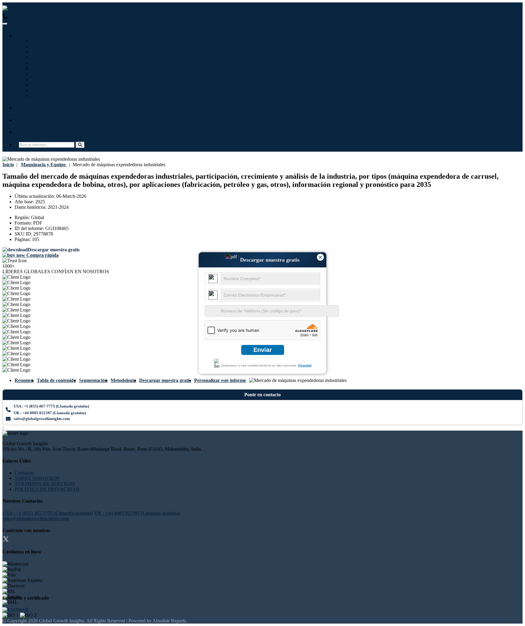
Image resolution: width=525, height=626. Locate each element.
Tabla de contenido (56, 380)
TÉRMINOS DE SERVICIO (45, 483)
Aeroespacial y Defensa (56, 73)
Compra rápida (42, 255)
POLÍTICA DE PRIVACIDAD (47, 489)
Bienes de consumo (51, 95)
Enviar (262, 349)
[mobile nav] (4, 24)
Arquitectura (45, 90)
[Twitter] (5, 539)
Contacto (28, 132)
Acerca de (29, 119)
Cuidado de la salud (52, 46)
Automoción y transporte (58, 57)
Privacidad (304, 365)
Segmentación (93, 380)
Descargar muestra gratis (165, 380)
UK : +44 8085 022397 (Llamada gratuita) (142, 16)
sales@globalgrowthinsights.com (42, 418)
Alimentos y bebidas (52, 62)
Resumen (24, 380)
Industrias (29, 35)
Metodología (123, 380)
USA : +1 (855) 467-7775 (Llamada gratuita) (52, 16)
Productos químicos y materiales (65, 84)
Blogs (24, 107)
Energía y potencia (51, 68)
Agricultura (44, 79)
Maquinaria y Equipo (54, 51)
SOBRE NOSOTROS (37, 478)
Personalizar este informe (220, 380)
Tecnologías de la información (62, 40)
